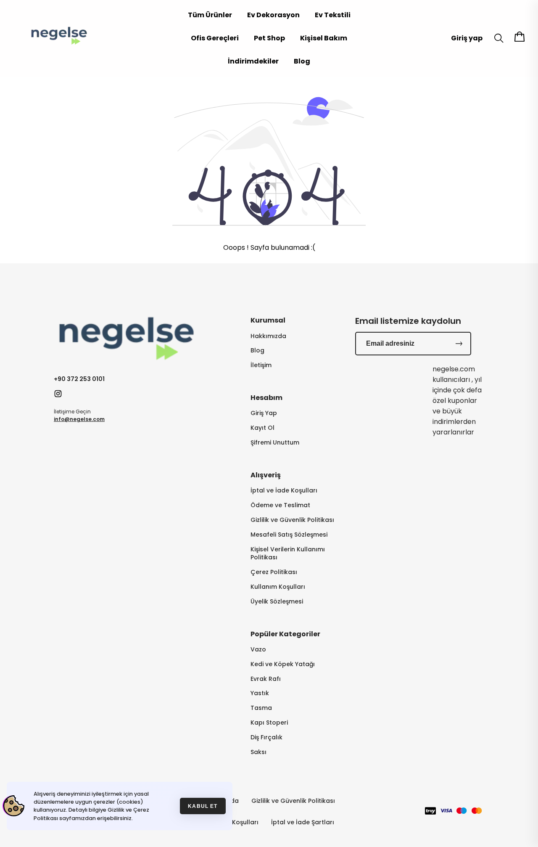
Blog (302, 61)
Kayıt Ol (262, 428)
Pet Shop (269, 38)
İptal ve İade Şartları (302, 822)
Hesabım (266, 397)
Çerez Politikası (274, 572)
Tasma (261, 708)
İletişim (261, 365)
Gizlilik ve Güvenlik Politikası (292, 520)
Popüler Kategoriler (285, 634)
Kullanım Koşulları (278, 587)
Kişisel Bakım (323, 38)
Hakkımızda (268, 336)
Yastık (260, 693)
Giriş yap (467, 38)
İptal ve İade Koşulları (284, 491)
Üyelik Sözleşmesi (277, 602)
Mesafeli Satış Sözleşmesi (289, 535)
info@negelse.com (79, 419)
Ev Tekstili (333, 15)
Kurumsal (268, 320)
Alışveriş (266, 475)
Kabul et (202, 806)
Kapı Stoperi (269, 723)
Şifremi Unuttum (275, 443)
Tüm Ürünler (210, 15)
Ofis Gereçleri (215, 38)
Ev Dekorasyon (273, 15)
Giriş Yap (264, 413)
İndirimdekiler (253, 61)
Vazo (258, 650)
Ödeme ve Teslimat (280, 505)
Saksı (258, 752)
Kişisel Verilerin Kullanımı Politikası (288, 553)
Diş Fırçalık (266, 737)
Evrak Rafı (266, 679)
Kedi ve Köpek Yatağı (283, 664)
